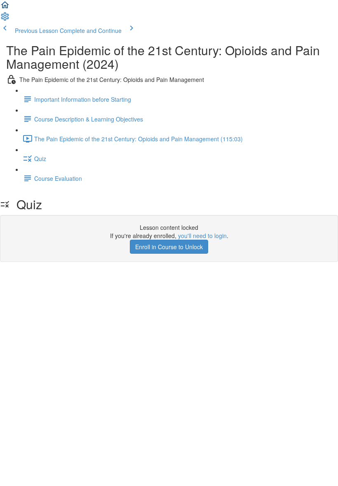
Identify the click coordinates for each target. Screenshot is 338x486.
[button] (5, 7)
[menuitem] (5, 19)
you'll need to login (202, 235)
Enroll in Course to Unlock (169, 247)
